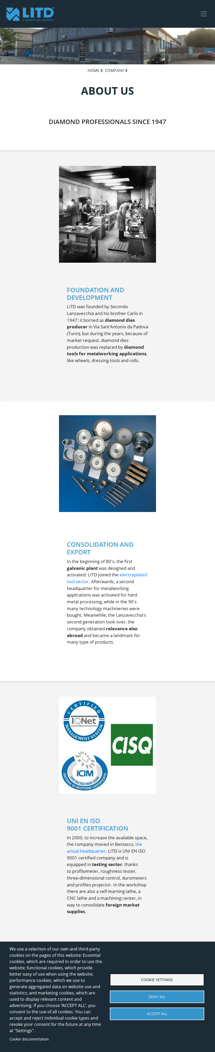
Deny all (157, 996)
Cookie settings (157, 979)
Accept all (157, 1013)
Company (114, 70)
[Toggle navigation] (204, 14)
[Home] (30, 14)
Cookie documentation (29, 1039)
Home (93, 70)
